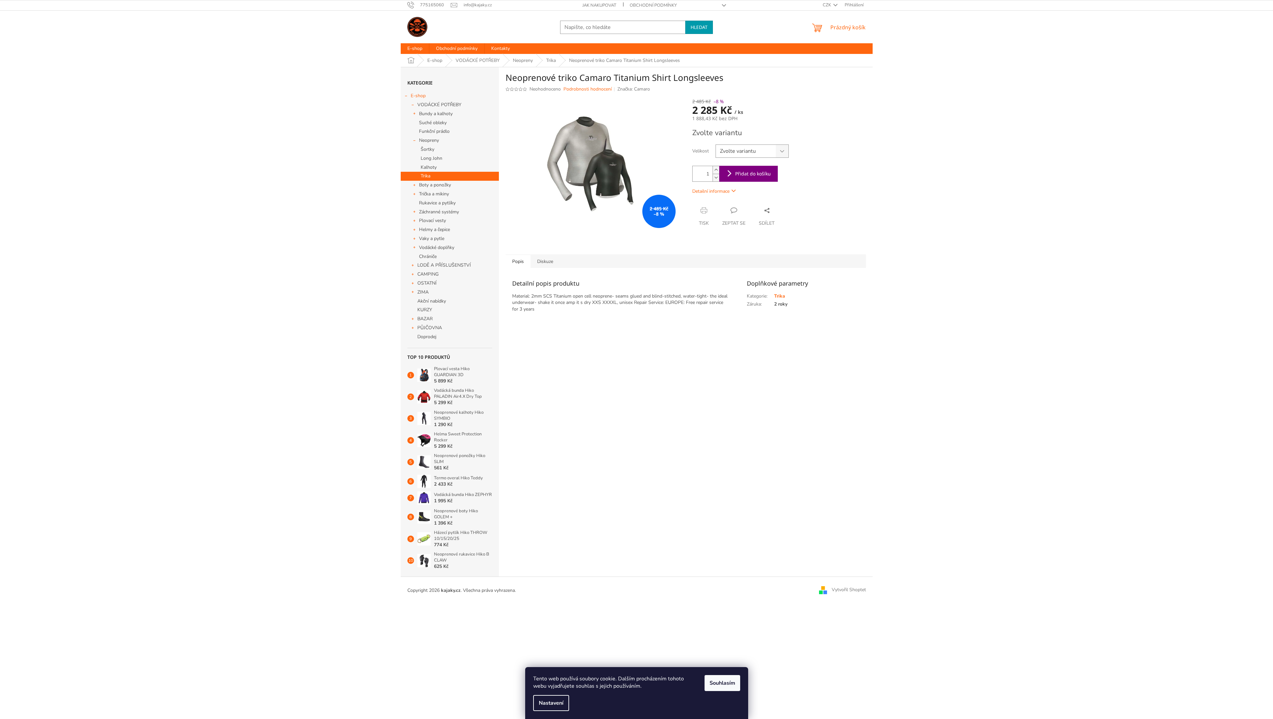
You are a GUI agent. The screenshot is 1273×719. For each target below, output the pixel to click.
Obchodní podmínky (653, 5)
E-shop (418, 96)
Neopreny (429, 140)
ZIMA (423, 292)
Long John (431, 158)
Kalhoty (429, 167)
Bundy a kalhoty (436, 114)
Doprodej (426, 337)
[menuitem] (415, 48)
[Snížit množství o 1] (716, 177)
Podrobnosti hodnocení (587, 89)
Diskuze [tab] (545, 261)
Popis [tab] (518, 261)
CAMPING (428, 274)
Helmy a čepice (434, 229)
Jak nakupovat (599, 5)
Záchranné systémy (439, 212)
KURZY (424, 310)
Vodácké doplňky (436, 247)
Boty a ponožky (435, 185)
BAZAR (425, 319)
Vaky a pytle (431, 238)
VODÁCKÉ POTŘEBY (439, 105)
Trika (425, 176)
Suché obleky (433, 123)
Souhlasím (722, 683)
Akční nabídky (431, 301)
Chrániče (428, 256)
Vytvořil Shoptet (849, 590)
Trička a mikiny (434, 194)
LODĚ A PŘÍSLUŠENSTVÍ (444, 265)
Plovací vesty (432, 220)
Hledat (699, 27)
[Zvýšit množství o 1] (716, 170)
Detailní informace (711, 191)
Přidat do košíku (753, 173)
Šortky (427, 149)
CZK (827, 5)
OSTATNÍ (427, 283)
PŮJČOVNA (429, 328)
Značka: (633, 89)
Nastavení (551, 703)
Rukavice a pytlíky (437, 203)
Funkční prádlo (434, 131)
